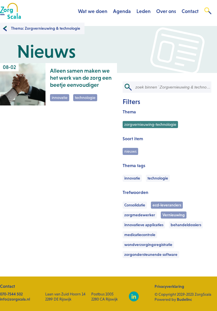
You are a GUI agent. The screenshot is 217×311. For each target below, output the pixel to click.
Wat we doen (92, 11)
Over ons (166, 11)
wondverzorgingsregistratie (148, 244)
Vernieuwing (173, 215)
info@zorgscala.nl (15, 299)
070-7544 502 (11, 294)
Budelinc (184, 299)
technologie (157, 178)
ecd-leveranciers (167, 205)
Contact (190, 11)
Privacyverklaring (169, 286)
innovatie (132, 178)
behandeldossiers (186, 225)
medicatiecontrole (139, 234)
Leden (143, 11)
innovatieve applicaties (143, 225)
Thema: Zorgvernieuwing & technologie (45, 28)
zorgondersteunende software (150, 254)
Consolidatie (134, 205)
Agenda (122, 11)
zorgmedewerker (139, 215)
